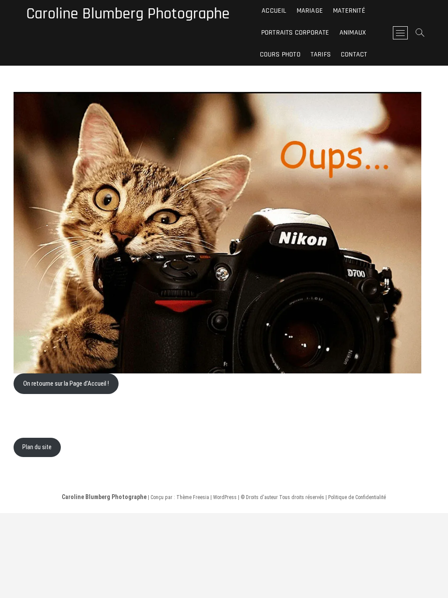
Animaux (353, 32)
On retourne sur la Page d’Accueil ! (66, 383)
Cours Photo (280, 54)
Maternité (349, 10)
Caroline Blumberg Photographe (128, 14)
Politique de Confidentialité (357, 497)
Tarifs (321, 54)
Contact (354, 54)
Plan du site (37, 446)
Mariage (310, 10)
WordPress (225, 497)
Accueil (274, 10)
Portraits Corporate (295, 32)
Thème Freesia (192, 497)
